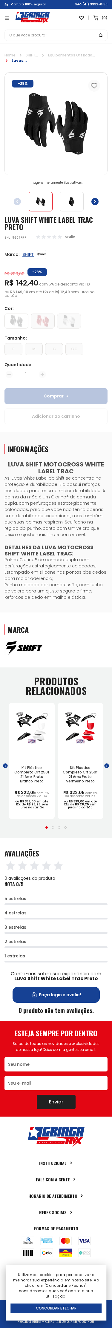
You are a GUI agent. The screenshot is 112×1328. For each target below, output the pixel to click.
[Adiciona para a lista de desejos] (45, 715)
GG (74, 348)
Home (10, 55)
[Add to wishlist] (94, 86)
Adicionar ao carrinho (56, 416)
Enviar (56, 1101)
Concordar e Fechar (56, 1308)
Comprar (54, 396)
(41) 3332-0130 (95, 4)
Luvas (17, 60)
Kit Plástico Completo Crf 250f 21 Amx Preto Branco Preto (31, 774)
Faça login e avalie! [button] (60, 995)
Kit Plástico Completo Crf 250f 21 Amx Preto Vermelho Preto (80, 774)
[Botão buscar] (100, 35)
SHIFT (30, 55)
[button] (95, 201)
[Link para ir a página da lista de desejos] (81, 18)
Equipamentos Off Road (70, 55)
